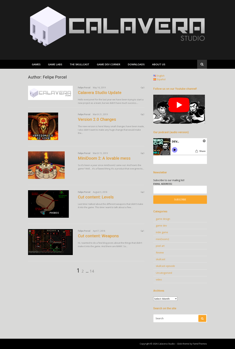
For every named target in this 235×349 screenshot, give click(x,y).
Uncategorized (164, 272)
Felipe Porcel (84, 87)
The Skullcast (79, 64)
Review (160, 252)
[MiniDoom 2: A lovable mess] (50, 165)
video (159, 279)
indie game (162, 232)
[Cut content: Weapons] (50, 242)
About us (158, 64)
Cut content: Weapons (98, 236)
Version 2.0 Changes (97, 119)
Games (36, 64)
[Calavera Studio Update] (50, 93)
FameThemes (200, 343)
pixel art (160, 245)
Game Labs (55, 64)
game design (163, 218)
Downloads (136, 64)
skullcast (160, 259)
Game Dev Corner (108, 64)
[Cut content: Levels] (50, 204)
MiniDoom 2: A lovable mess (104, 158)
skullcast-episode (165, 266)
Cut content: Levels (96, 197)
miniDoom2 (162, 239)
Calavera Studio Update (99, 92)
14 (92, 271)
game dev (161, 225)
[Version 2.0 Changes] (50, 126)
